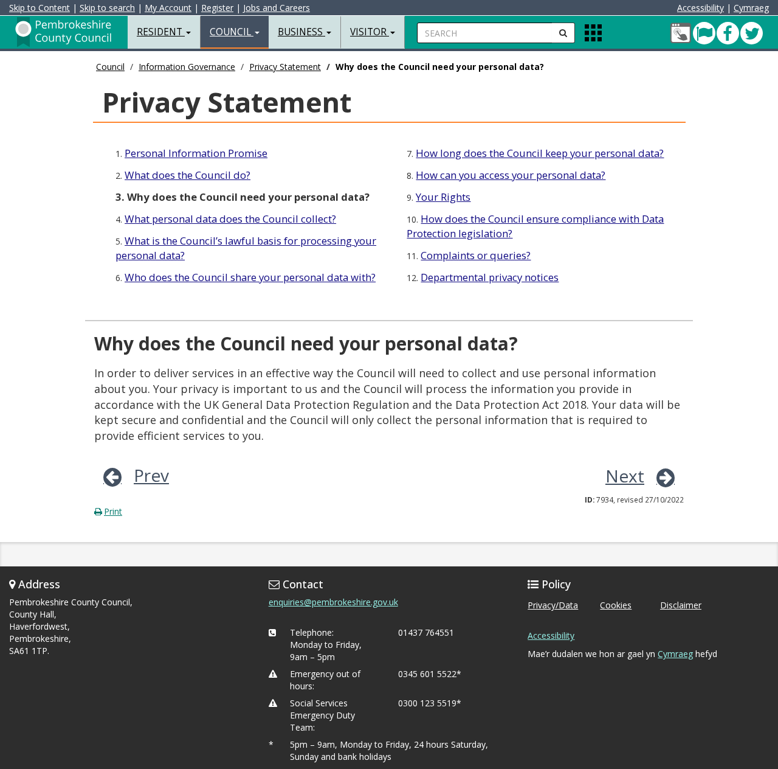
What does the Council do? (187, 175)
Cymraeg (751, 7)
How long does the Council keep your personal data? (540, 153)
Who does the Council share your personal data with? (250, 277)
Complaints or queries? (476, 255)
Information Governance (187, 66)
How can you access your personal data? (510, 175)
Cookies (616, 605)
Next (624, 475)
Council (110, 66)
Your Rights (443, 197)
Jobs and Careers (276, 7)
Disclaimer (680, 605)
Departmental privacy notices (490, 277)
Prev (151, 475)
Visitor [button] (369, 32)
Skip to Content (39, 7)
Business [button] (301, 32)
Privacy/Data (553, 605)
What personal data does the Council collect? (230, 219)
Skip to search (107, 7)
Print (113, 511)
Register (217, 7)
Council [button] (231, 32)
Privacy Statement (285, 66)
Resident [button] (161, 32)
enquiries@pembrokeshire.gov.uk (333, 602)
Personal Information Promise (196, 153)
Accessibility (700, 7)
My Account (168, 7)
